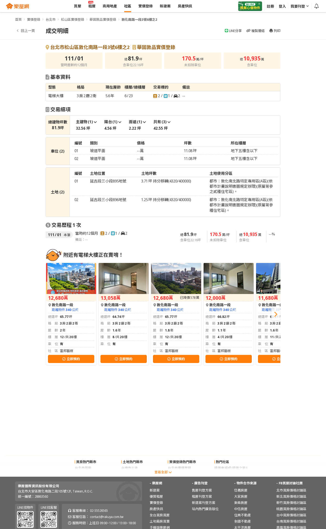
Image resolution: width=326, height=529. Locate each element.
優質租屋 (156, 496)
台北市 (51, 19)
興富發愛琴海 (224, 474)
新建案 (155, 490)
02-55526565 (99, 510)
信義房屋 (240, 490)
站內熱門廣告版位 (205, 509)
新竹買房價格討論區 (291, 502)
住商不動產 (242, 515)
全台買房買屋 (160, 515)
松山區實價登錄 (72, 19)
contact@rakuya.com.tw (106, 516)
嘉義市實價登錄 (179, 474)
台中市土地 (129, 474)
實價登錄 (33, 19)
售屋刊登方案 (202, 490)
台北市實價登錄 (179, 468)
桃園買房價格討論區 (291, 509)
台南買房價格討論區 (291, 521)
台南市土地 (129, 468)
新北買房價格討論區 (291, 496)
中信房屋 (240, 509)
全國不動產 (242, 521)
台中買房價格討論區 (291, 515)
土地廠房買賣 (160, 521)
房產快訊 (156, 509)
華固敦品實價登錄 (102, 19)
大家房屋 (240, 496)
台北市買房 (83, 468)
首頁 (18, 19)
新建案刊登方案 (203, 502)
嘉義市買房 (83, 474)
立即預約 (73, 359)
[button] (275, 314)
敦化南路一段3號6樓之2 (139, 19)
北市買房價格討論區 (291, 490)
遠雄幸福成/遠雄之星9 (230, 468)
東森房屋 (240, 502)
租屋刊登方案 (202, 496)
